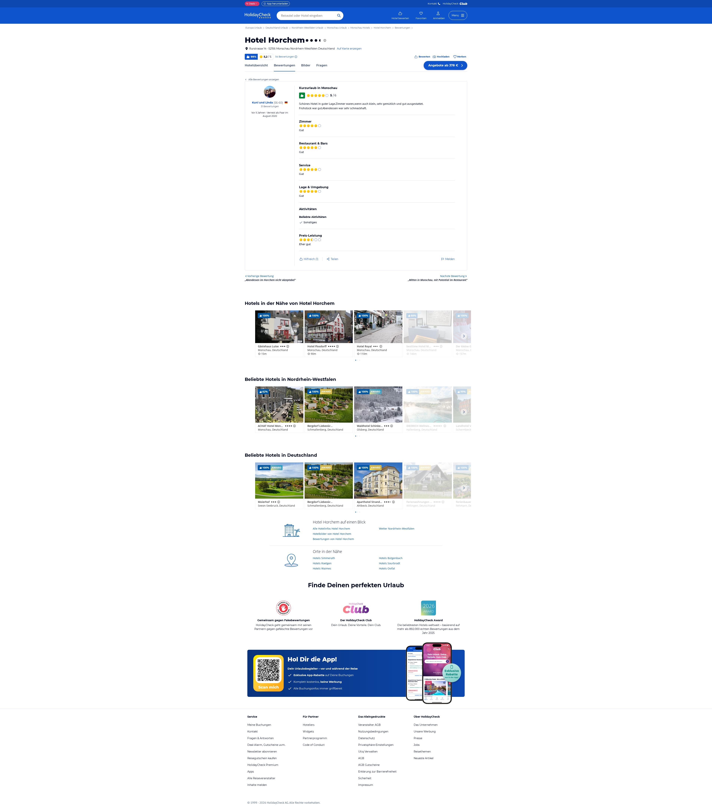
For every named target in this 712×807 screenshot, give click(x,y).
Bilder (305, 65)
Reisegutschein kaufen (262, 758)
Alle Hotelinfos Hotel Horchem (331, 528)
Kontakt (432, 3)
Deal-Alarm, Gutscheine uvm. (266, 745)
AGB (361, 758)
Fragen (321, 65)
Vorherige (260, 276)
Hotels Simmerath (324, 558)
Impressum (365, 785)
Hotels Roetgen (322, 563)
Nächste (452, 276)
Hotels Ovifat (387, 568)
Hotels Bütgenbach (391, 558)
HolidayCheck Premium (262, 765)
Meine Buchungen (259, 725)
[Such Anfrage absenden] (338, 15)
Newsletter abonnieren (262, 751)
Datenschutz (366, 738)
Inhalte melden (257, 785)
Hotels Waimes (322, 568)
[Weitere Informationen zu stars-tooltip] (324, 40)
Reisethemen (422, 751)
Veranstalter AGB (369, 725)
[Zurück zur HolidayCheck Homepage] (258, 15)
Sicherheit (364, 778)
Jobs (417, 745)
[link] (400, 15)
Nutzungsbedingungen (373, 731)
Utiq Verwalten (368, 751)
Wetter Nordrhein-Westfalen (396, 528)
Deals (250, 3)
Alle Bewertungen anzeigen (263, 79)
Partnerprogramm (315, 738)
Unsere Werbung (425, 731)
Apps (250, 771)
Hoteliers (308, 725)
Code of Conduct (314, 745)
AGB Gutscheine (369, 765)
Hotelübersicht (256, 65)
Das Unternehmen (426, 725)
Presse (418, 738)
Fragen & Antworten (260, 738)
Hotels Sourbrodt (389, 563)
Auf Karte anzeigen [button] (349, 48)
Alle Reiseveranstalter (261, 778)
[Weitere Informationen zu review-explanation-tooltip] (295, 56)
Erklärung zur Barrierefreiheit (377, 771)
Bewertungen (284, 65)
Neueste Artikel (424, 758)
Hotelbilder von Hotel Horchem (332, 534)
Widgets (308, 731)
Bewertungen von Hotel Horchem (333, 539)
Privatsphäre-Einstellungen (375, 745)
